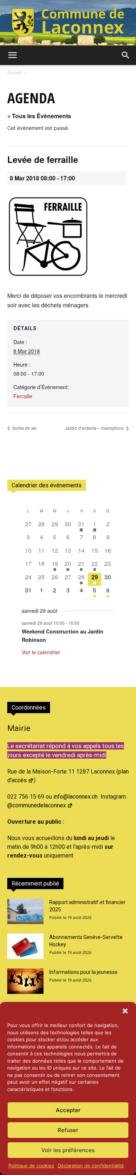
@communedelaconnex (36, 805)
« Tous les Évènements (39, 116)
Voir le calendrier (41, 652)
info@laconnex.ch (75, 796)
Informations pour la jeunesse (83, 972)
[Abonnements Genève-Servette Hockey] (25, 946)
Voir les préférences (68, 1150)
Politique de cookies (31, 1165)
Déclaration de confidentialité (91, 1165)
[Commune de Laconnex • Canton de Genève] (68, 22)
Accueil (14, 72)
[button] (125, 1011)
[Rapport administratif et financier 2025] (25, 911)
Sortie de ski (24, 428)
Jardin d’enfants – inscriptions (95, 428)
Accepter (68, 1110)
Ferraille (22, 396)
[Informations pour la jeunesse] (25, 981)
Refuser (68, 1130)
